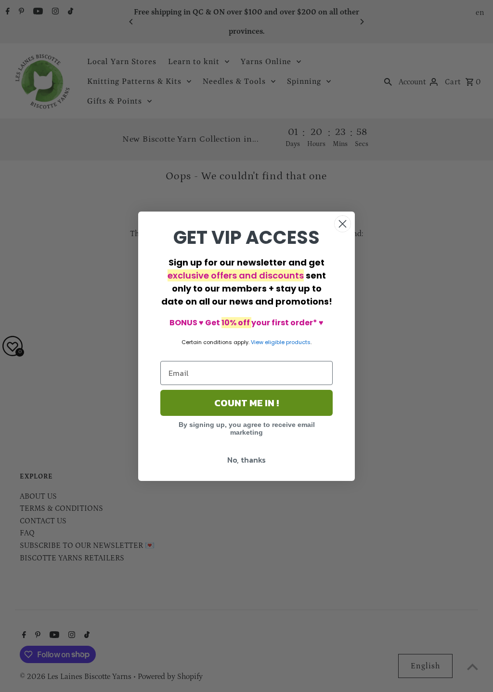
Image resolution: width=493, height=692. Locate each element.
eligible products (288, 342)
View (257, 342)
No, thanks (246, 460)
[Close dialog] (342, 223)
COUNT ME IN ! (246, 403)
